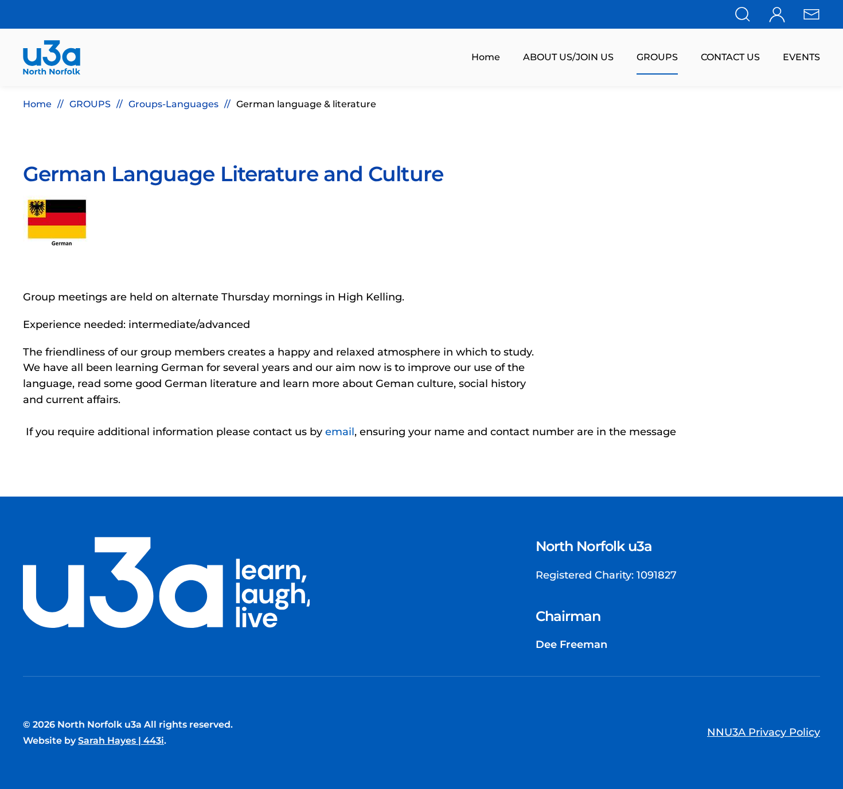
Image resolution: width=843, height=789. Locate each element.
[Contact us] (811, 13)
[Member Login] (777, 13)
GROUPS (657, 57)
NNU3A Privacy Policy (763, 732)
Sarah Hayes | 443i (121, 740)
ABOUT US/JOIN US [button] (568, 57)
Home (485, 57)
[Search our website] (742, 13)
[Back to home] (51, 57)
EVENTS (801, 57)
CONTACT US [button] (730, 57)
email (339, 431)
